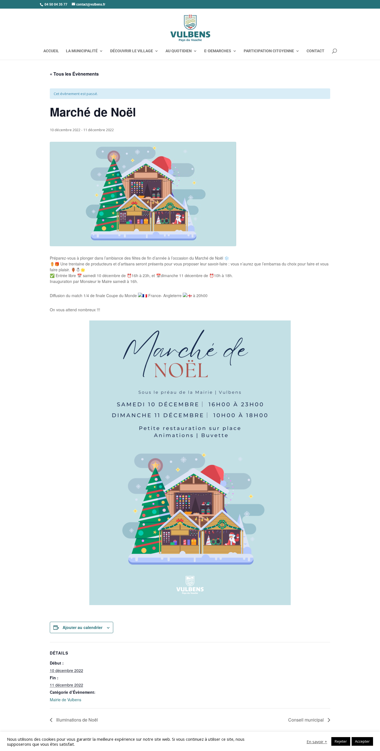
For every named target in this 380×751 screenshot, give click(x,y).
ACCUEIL (51, 51)
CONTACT (315, 51)
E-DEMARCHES (217, 51)
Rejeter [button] (341, 741)
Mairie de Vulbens (65, 699)
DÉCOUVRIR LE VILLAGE (131, 51)
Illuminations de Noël (76, 720)
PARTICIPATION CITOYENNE (269, 51)
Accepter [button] (362, 741)
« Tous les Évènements (74, 74)
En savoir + (317, 741)
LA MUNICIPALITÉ (82, 51)
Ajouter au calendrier (82, 627)
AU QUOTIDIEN (179, 51)
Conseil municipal (306, 720)
